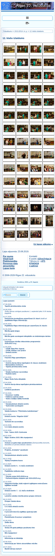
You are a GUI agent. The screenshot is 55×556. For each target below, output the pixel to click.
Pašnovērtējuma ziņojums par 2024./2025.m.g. (23, 478)
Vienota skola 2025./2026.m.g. (17, 476)
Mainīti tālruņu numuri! (13, 549)
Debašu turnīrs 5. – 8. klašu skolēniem (19, 466)
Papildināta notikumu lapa (14, 471)
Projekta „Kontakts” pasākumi (16, 450)
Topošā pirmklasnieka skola (15, 306)
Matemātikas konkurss (14, 365)
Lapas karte (9, 268)
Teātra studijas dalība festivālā (17, 399)
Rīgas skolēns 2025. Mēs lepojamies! (19, 437)
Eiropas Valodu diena (13, 501)
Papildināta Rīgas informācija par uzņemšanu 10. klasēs (26, 326)
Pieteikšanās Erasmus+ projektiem (18, 517)
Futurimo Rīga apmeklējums (15, 358)
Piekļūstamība (10, 261)
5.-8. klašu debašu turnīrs (14, 427)
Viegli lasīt (8, 259)
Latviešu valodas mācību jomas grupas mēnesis (23, 496)
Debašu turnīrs (11, 352)
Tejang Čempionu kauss (14, 460)
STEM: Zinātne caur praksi (16, 350)
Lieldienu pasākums (12, 390)
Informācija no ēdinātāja (14, 538)
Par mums (8, 256)
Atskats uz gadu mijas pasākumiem (18, 443)
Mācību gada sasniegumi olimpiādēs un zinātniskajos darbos (28, 336)
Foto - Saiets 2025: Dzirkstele (16, 432)
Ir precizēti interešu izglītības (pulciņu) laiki (21, 512)
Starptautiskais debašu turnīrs (17, 404)
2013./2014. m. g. (21, 31)
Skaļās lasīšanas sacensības (17, 372)
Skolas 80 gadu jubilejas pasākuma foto (20, 528)
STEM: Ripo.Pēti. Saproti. (15, 349)
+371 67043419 (37, 262)
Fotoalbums (7, 31)
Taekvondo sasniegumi (15, 406)
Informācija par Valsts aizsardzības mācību (21, 543)
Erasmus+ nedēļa (12, 395)
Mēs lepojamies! (11, 533)
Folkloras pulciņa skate (14, 397)
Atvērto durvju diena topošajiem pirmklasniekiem (23, 384)
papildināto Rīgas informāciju (16, 320)
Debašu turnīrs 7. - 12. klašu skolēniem (19, 491)
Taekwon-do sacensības (14, 422)
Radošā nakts (11, 374)
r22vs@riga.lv (44, 259)
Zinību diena (9, 522)
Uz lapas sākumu (42, 244)
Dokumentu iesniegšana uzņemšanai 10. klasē (22, 319)
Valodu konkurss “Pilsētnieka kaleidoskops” (21, 411)
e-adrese (33, 266)
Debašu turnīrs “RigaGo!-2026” (16, 416)
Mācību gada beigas (12, 331)
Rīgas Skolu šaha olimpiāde (15, 379)
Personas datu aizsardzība (10, 264)
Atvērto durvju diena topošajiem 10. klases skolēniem (26, 363)
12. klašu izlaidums (37, 31)
